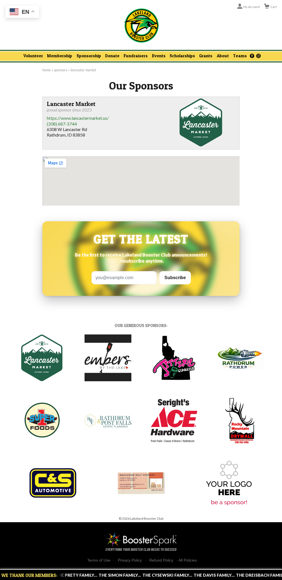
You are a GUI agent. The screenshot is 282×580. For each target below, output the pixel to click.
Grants (205, 55)
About (223, 55)
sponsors (60, 70)
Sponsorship (89, 55)
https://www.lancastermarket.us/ (78, 118)
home (46, 70)
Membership (59, 55)
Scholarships (182, 55)
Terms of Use (98, 560)
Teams (240, 55)
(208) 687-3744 (62, 123)
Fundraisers (136, 55)
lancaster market (83, 70)
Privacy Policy (130, 560)
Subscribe (175, 277)
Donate (112, 55)
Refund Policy (161, 560)
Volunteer (33, 55)
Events (159, 55)
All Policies (187, 560)
